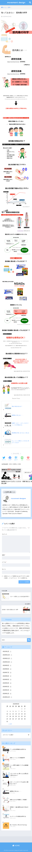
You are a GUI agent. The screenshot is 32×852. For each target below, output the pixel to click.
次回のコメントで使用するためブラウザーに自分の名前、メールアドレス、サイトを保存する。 (16, 577)
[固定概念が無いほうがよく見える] (17, 436)
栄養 (19, 464)
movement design (16, 2)
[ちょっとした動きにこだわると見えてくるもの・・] (17, 445)
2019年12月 (7, 697)
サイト (4, 569)
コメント (4, 534)
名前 (3, 555)
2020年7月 (7, 672)
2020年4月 (7, 683)
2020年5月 (7, 679)
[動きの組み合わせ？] (13, 409)
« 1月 (10, 724)
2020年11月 (7, 658)
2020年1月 (7, 693)
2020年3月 (7, 686)
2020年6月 (7, 676)
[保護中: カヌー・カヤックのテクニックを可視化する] (17, 427)
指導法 (15, 464)
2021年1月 (7, 651)
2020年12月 (7, 655)
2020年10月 (7, 662)
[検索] (29, 640)
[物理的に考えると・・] (14, 418)
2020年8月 (7, 669)
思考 (10, 464)
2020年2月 (7, 690)
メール (4, 562)
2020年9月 (7, 665)
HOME (17, 846)
